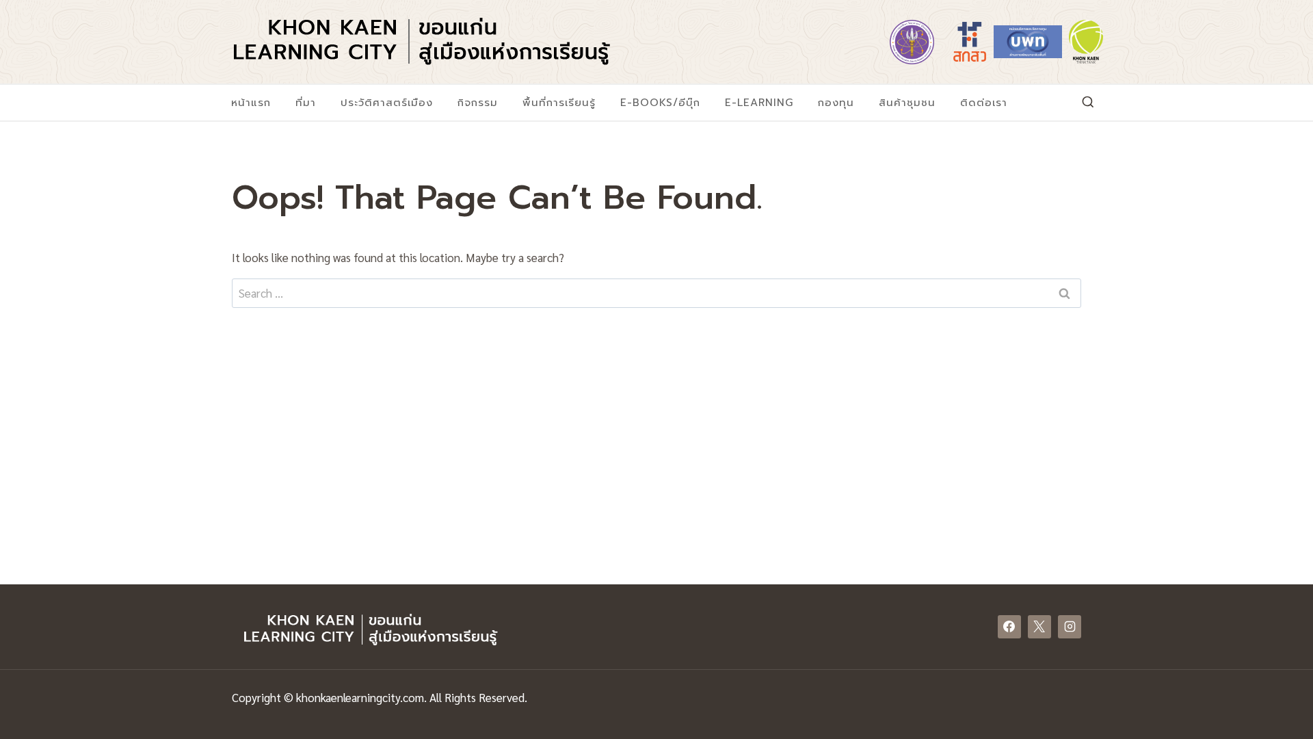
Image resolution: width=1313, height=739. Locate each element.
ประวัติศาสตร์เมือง (387, 102)
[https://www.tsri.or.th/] (969, 41)
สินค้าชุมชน (907, 102)
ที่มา (305, 102)
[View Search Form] (1088, 102)
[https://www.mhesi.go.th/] (911, 41)
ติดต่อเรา (983, 102)
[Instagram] (1069, 626)
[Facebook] (1009, 626)
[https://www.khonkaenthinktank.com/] (1086, 41)
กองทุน (836, 102)
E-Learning (759, 102)
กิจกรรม (477, 102)
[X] (1039, 626)
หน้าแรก (251, 102)
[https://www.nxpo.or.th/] (1027, 41)
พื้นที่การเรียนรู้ (559, 102)
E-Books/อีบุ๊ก (660, 102)
